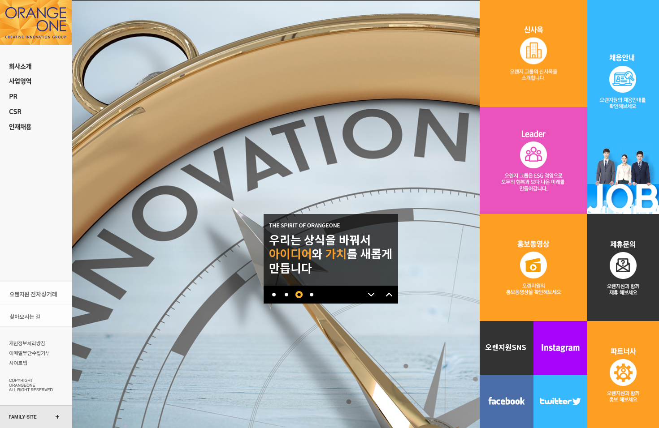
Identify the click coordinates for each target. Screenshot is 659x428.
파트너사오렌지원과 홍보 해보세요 (623, 374)
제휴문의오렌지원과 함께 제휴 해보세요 (623, 267)
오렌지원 (36, 22)
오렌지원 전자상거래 (36, 293)
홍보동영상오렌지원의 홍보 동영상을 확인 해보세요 (533, 267)
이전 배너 (389, 295)
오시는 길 (36, 315)
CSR (36, 111)
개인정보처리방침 (28, 343)
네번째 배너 (311, 295)
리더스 (533, 160)
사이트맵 (28, 363)
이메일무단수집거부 (28, 353)
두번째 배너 (286, 295)
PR (36, 96)
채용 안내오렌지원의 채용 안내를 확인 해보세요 (623, 107)
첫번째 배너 (273, 295)
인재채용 (36, 127)
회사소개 (36, 66)
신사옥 (533, 53)
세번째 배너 (298, 295)
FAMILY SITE (22, 417)
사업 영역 (36, 81)
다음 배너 (371, 295)
